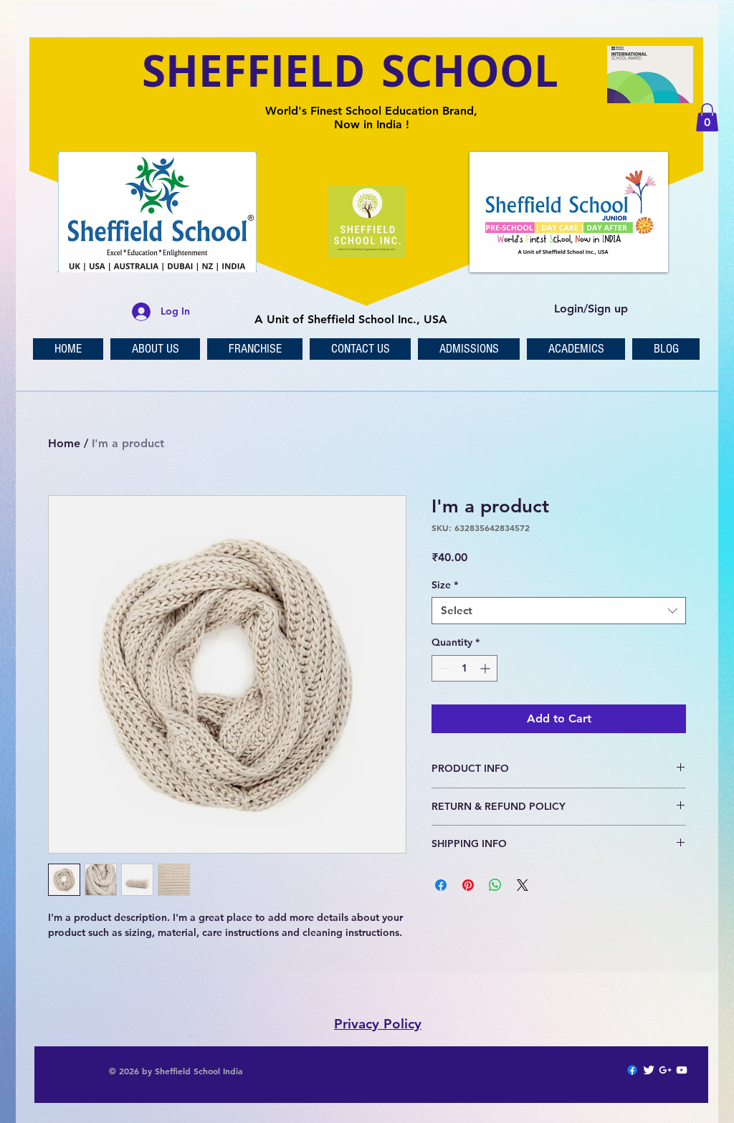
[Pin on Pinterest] (468, 885)
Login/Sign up (591, 308)
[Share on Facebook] (440, 885)
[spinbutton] (464, 668)
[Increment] (486, 668)
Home (64, 443)
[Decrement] (443, 668)
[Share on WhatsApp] (495, 885)
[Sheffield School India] (648, 1070)
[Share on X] (522, 885)
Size (445, 584)
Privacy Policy (377, 1024)
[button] (707, 117)
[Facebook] (632, 1070)
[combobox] (559, 610)
